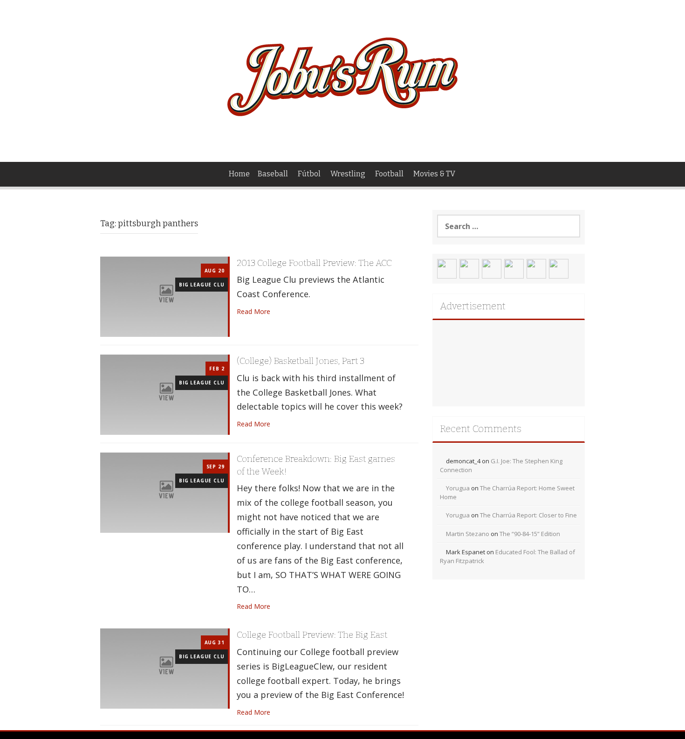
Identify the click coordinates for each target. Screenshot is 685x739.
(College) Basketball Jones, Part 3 (300, 361)
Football (389, 173)
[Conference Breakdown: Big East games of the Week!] (164, 492)
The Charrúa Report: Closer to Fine (528, 515)
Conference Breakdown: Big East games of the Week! (316, 465)
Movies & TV (434, 173)
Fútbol (309, 173)
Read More (253, 311)
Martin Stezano (467, 534)
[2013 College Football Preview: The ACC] (164, 296)
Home (239, 173)
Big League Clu (201, 284)
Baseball (273, 173)
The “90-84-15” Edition (530, 534)
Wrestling (347, 173)
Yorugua (458, 488)
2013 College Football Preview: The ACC (314, 263)
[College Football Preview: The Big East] (164, 667)
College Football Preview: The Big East (312, 634)
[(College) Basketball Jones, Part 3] (164, 394)
